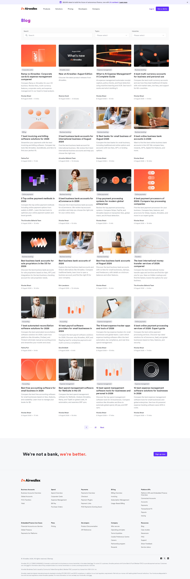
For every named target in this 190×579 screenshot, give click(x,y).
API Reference (86, 530)
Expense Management (59, 500)
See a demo (162, 9)
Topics (97, 31)
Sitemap (50, 559)
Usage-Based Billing (118, 503)
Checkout (84, 496)
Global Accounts (26, 496)
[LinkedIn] (168, 559)
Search (26, 31)
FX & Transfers (26, 500)
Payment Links (86, 503)
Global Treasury (26, 530)
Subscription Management (120, 500)
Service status (146, 547)
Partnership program (118, 544)
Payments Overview (88, 493)
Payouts (143, 512)
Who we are (115, 526)
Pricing (70, 9)
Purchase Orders (57, 507)
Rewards (114, 547)
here (91, 563)
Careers (113, 540)
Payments (144, 505)
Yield (23, 503)
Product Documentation (89, 526)
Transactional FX (146, 509)
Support (144, 540)
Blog (142, 526)
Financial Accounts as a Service (32, 526)
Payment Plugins (86, 500)
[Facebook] (161, 559)
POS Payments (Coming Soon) (91, 507)
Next (102, 427)
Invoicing (114, 496)
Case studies (145, 530)
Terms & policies (116, 533)
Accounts (144, 502)
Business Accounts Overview (31, 493)
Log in (151, 9)
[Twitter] (164, 559)
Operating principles (118, 530)
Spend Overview (57, 493)
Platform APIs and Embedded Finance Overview (154, 494)
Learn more (123, 2)
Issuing (143, 516)
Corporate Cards (57, 496)
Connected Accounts (148, 498)
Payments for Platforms (29, 533)
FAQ (142, 537)
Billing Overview (116, 493)
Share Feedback (146, 544)
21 (95, 427)
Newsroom (145, 533)
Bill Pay (53, 503)
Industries (135, 31)
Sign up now (160, 454)
